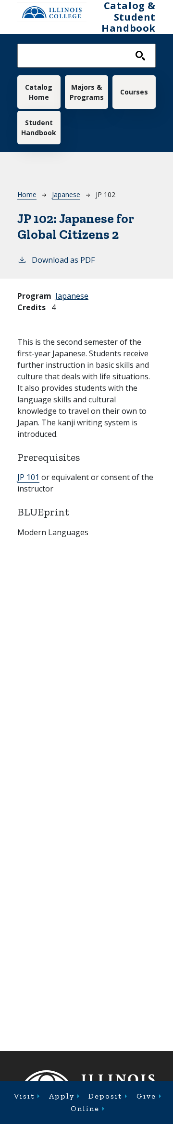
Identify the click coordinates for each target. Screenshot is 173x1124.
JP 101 (28, 477)
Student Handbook (38, 127)
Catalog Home (38, 92)
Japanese (66, 194)
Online (85, 1108)
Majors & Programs (87, 92)
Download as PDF (63, 260)
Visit (24, 1096)
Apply (61, 1096)
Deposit (105, 1096)
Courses (134, 91)
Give (146, 1096)
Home (27, 194)
